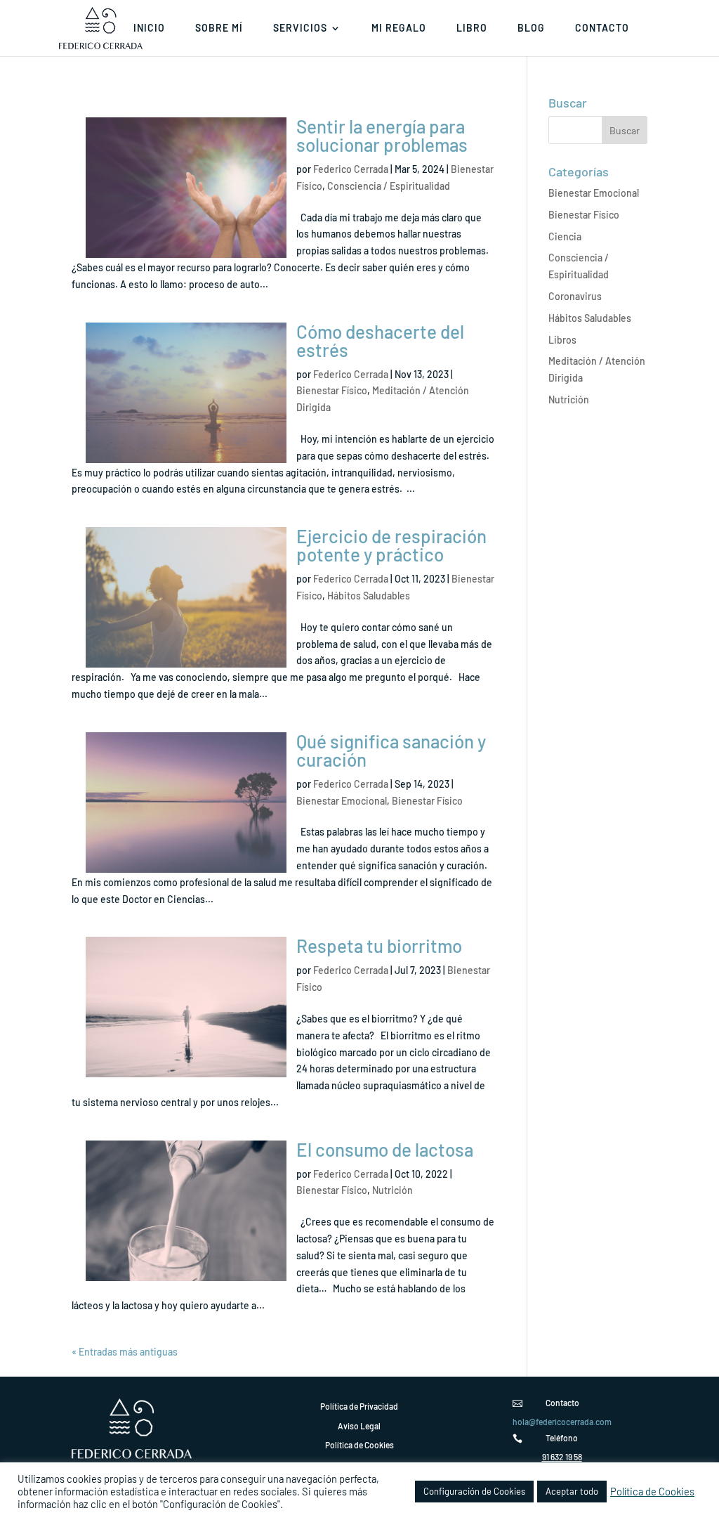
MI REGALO (398, 28)
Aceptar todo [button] (572, 1491)
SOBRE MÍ (219, 28)
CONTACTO (602, 28)
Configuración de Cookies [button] (474, 1491)
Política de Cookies (652, 1491)
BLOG (531, 28)
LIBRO (471, 28)
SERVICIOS (300, 28)
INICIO (149, 28)
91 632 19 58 (562, 1457)
